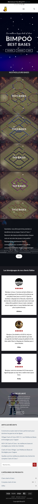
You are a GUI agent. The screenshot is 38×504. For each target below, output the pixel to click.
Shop (13, 497)
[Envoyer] (35, 465)
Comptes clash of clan (8, 482)
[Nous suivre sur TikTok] (18, 4)
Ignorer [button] (27, 2)
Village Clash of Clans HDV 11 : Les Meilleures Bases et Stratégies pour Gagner (18, 438)
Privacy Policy (21, 497)
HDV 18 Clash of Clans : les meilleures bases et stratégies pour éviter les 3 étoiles (17, 444)
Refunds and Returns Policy (15, 498)
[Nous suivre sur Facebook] (14, 4)
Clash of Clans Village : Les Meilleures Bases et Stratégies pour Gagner (16, 451)
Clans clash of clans (7, 478)
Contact (29, 498)
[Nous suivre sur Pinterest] (21, 4)
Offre (3, 486)
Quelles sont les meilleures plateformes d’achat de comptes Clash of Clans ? (18, 457)
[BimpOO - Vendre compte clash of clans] (11, 9)
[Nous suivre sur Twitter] (20, 4)
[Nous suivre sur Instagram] (16, 4)
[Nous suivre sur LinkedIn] (23, 4)
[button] (23, 9)
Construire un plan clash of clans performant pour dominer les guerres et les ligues (18, 432)
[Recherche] (34, 9)
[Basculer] (35, 482)
